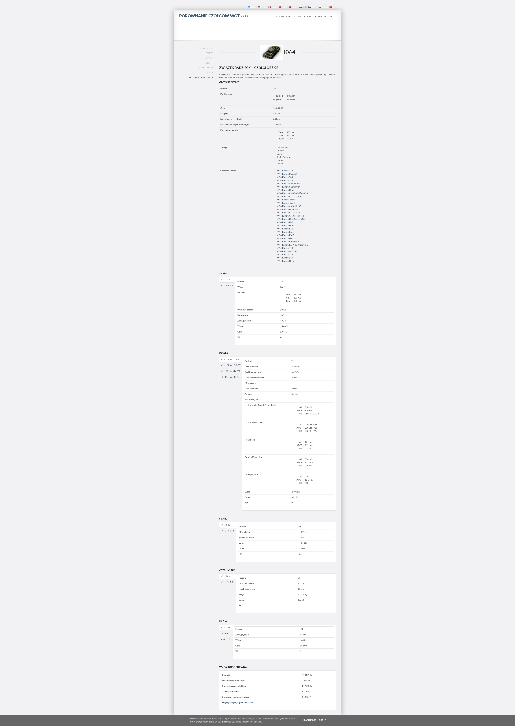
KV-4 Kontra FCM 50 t (287, 209)
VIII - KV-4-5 (227, 286)
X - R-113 (225, 639)
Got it (322, 720)
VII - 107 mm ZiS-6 (230, 359)
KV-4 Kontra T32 (285, 171)
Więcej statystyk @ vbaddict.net (237, 703)
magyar (295, 7)
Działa (209, 58)
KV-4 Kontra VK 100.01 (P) (289, 196)
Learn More (309, 720)
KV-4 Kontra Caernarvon (288, 184)
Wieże (209, 53)
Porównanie (282, 16)
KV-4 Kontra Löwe (285, 190)
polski (304, 7)
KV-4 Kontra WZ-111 (287, 251)
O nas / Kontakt (324, 16)
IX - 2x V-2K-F (227, 531)
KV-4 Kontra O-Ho (286, 261)
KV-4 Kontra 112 (285, 255)
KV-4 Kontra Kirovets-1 (288, 242)
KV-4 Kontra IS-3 (285, 222)
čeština (314, 7)
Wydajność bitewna (201, 77)
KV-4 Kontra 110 (285, 248)
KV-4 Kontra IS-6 (285, 238)
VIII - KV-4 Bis (227, 582)
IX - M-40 (225, 525)
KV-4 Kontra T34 (285, 177)
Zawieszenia (206, 68)
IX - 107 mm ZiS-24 (230, 377)
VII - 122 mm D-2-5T (230, 365)
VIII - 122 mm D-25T (230, 371)
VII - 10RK (226, 627)
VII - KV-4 (225, 280)
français (274, 7)
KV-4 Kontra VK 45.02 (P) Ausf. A (292, 193)
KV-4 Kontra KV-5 (285, 232)
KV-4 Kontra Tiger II (286, 200)
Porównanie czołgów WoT (213, 16)
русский (324, 7)
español (284, 7)
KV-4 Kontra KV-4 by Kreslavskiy (292, 245)
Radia (210, 72)
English (253, 7)
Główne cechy (204, 48)
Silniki (209, 63)
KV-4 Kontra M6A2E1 (287, 174)
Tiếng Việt (336, 7)
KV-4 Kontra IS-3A (285, 225)
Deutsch (263, 7)
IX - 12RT (225, 633)
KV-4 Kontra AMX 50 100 (289, 206)
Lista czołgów (302, 16)
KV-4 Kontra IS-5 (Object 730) (291, 219)
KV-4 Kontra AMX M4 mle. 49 (291, 216)
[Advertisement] (257, 29)
